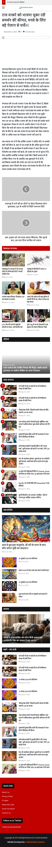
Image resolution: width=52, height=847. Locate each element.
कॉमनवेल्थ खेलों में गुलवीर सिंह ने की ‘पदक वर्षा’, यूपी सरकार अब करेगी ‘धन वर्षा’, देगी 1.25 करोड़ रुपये (34, 449)
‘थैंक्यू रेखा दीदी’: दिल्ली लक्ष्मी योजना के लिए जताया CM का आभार (34, 411)
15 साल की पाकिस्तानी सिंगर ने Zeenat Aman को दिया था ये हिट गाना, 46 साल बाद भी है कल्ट (34, 473)
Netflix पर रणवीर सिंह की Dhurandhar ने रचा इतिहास (34, 484)
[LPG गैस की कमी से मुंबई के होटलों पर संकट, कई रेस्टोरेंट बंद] (13, 315)
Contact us (6, 813)
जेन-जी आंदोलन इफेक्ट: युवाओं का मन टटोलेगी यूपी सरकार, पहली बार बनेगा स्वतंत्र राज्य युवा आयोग (34, 461)
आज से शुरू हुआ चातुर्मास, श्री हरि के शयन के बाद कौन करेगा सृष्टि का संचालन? (24, 546)
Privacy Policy (7, 796)
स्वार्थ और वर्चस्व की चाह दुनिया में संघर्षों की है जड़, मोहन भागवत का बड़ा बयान (38, 299)
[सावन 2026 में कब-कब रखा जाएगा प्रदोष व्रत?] (9, 574)
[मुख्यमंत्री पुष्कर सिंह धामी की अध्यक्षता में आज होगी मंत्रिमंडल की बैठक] (9, 438)
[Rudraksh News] (26, 8)
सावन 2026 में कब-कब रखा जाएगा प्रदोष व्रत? (34, 570)
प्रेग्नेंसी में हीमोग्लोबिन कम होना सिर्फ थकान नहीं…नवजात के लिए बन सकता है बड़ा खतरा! (23, 639)
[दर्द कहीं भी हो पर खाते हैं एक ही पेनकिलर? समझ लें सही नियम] (9, 390)
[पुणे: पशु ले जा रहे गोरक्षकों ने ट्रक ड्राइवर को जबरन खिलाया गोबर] (38, 315)
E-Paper (5, 800)
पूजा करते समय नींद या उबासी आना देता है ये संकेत (33, 595)
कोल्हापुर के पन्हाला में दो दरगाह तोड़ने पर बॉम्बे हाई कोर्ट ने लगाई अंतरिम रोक (12, 272)
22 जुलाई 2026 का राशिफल (28, 582)
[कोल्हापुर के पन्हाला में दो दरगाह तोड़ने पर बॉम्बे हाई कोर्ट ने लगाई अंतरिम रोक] (13, 259)
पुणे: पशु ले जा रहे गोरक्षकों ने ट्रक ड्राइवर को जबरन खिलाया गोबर (37, 326)
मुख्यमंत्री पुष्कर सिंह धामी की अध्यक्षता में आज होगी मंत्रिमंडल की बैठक (34, 436)
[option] (26, 359)
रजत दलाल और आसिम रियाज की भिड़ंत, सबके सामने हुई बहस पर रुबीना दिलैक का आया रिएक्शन (25, 369)
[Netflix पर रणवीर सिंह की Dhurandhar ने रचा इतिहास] (9, 487)
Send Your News (8, 808)
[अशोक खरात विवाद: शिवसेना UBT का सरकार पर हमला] (13, 287)
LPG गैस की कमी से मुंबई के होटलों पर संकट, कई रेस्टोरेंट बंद (12, 326)
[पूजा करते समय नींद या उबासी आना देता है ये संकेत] (9, 598)
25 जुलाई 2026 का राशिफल (28, 558)
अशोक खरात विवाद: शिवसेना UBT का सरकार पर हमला (13, 298)
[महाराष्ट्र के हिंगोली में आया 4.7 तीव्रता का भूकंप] (38, 259)
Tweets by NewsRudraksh (11, 827)
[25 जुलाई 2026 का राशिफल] (9, 562)
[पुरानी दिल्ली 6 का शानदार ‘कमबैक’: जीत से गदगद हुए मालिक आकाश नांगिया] (9, 499)
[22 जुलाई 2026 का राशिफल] (9, 586)
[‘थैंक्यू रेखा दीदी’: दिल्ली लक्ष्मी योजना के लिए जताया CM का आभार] (9, 414)
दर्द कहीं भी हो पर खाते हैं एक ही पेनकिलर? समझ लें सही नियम (33, 388)
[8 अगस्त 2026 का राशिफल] (9, 683)
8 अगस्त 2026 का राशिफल (15, 2)
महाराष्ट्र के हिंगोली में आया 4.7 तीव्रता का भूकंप (36, 270)
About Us (5, 792)
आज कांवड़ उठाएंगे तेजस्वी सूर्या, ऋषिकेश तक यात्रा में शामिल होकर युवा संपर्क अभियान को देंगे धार (34, 424)
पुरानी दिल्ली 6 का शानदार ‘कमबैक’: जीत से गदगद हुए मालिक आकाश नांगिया (33, 496)
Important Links (8, 804)
